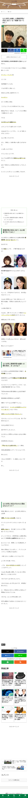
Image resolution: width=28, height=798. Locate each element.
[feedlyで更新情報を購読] (7, 662)
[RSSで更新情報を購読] (20, 662)
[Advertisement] (14, 191)
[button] (25, 438)
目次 (12, 210)
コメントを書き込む (14, 780)
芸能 (4, 644)
